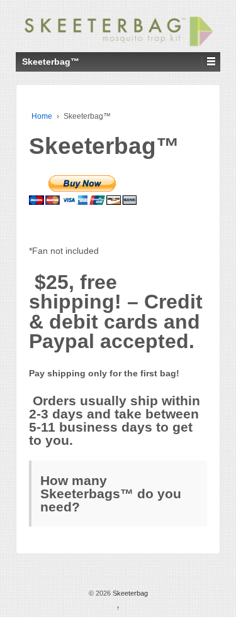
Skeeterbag (129, 593)
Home (41, 116)
